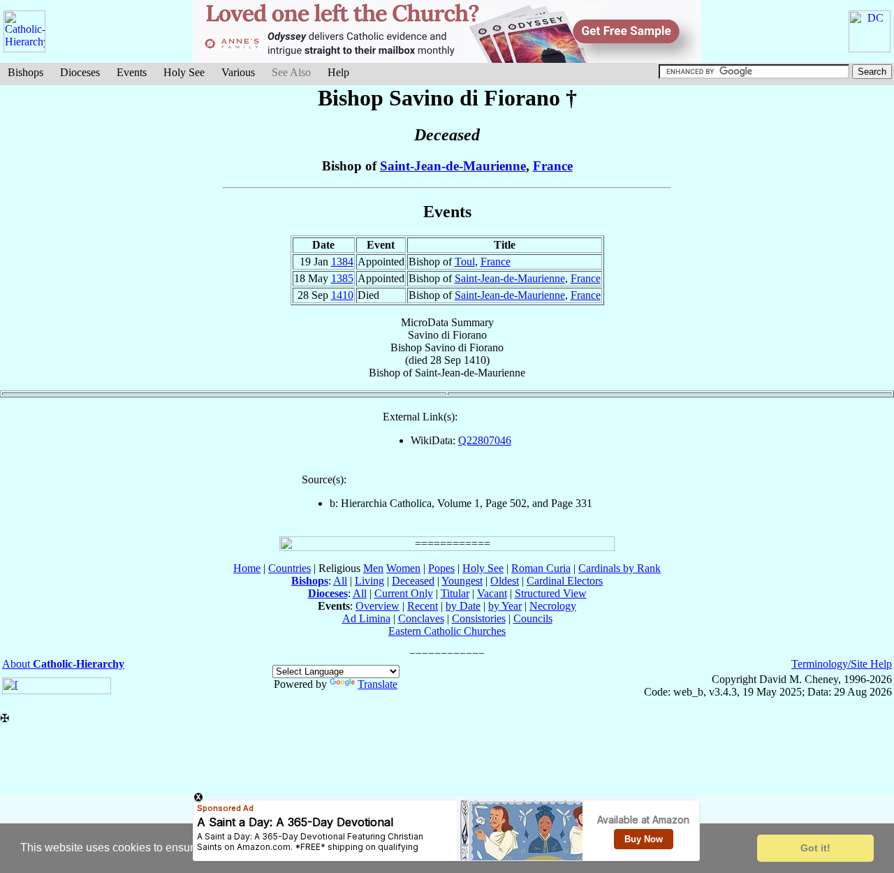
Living (369, 581)
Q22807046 (484, 440)
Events (132, 72)
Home (247, 568)
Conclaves (421, 618)
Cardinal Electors (565, 581)
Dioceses (80, 72)
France (553, 166)
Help (338, 72)
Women (403, 568)
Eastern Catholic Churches (447, 631)
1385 (342, 278)
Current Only (403, 593)
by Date (463, 606)
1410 (342, 295)
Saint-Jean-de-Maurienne (453, 166)
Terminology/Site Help (841, 664)
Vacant (492, 593)
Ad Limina (366, 618)
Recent (422, 606)
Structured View (551, 593)
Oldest (504, 581)
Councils (532, 618)
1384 (342, 261)
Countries (289, 568)
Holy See (184, 72)
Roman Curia (541, 568)
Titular (455, 593)
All (340, 581)
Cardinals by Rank (619, 568)
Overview (378, 606)
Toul (465, 261)
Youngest (462, 581)
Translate (377, 684)
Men (373, 568)
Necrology (552, 606)
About (63, 664)
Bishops (25, 72)
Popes (441, 568)
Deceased (413, 581)
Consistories (479, 618)
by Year (505, 606)
